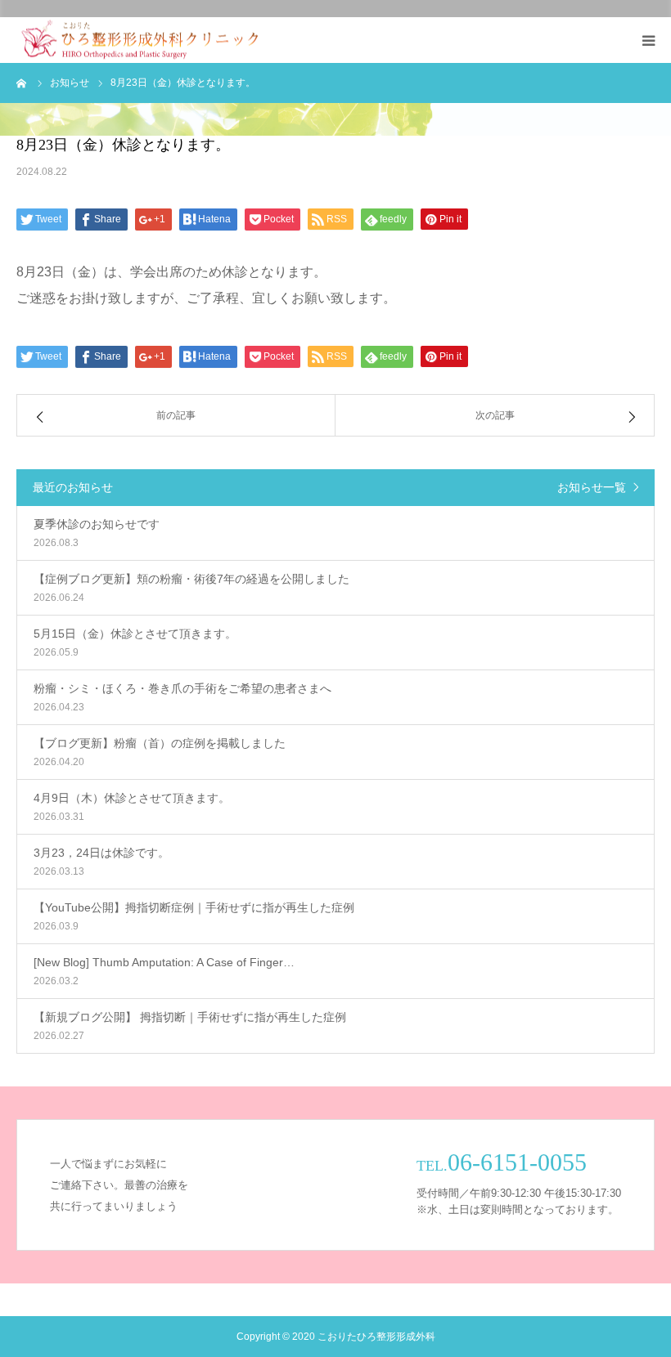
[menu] (648, 40)
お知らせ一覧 (591, 487)
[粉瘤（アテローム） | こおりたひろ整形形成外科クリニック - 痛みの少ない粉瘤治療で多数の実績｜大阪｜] (139, 40)
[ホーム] (22, 82)
